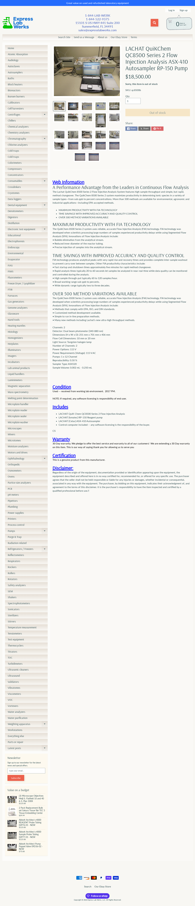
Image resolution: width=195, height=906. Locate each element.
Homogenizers (15, 338)
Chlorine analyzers (18, 144)
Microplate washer (18, 422)
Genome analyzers (17, 307)
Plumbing (13, 506)
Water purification (17, 718)
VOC (10, 699)
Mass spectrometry (18, 392)
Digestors (13, 217)
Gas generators (16, 301)
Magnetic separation (19, 386)
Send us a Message (84, 37)
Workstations (15, 730)
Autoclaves (14, 66)
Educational (14, 235)
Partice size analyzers (19, 482)
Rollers (11, 573)
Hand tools (14, 319)
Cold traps (13, 150)
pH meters (13, 494)
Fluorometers (15, 277)
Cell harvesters (16, 108)
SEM (10, 591)
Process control (16, 525)
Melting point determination (23, 398)
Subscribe (16, 778)
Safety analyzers (17, 585)
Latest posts (28, 748)
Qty (127, 96)
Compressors (15, 169)
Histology (13, 331)
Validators (13, 682)
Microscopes (14, 428)
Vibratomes (14, 687)
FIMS (10, 271)
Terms (134, 37)
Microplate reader (17, 410)
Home (11, 48)
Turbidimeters (15, 663)
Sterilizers (13, 615)
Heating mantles (16, 325)
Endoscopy (14, 247)
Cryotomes (13, 193)
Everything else (16, 736)
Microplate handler (18, 404)
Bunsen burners (16, 96)
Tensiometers (15, 633)
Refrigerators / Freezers (28, 549)
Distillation (14, 223)
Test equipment (16, 639)
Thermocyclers (15, 645)
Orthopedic (14, 464)
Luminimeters (15, 380)
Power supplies (16, 512)
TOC (10, 657)
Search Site (64, 37)
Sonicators (13, 609)
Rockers (12, 567)
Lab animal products (19, 368)
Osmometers (14, 470)
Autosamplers (15, 72)
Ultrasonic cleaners (18, 669)
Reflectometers (16, 555)
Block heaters (15, 84)
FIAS (10, 265)
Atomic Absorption (18, 54)
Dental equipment (28, 205)
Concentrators (15, 175)
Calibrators (14, 102)
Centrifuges (28, 115)
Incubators (14, 362)
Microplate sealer (17, 416)
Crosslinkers (14, 187)
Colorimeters (14, 162)
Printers (12, 518)
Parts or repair (15, 742)
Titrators (12, 651)
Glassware (13, 313)
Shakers (12, 597)
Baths (11, 78)
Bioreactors (14, 90)
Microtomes (14, 440)
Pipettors (13, 500)
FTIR (10, 289)
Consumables (28, 181)
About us (102, 37)
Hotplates (13, 343)
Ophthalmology (28, 459)
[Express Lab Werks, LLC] (17, 22)
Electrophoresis (16, 241)
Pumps (28, 531)
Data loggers (14, 199)
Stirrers (12, 621)
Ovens (11, 476)
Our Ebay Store (119, 37)
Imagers (12, 356)
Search (87, 886)
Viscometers (14, 694)
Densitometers (15, 211)
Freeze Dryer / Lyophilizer (21, 283)
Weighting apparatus (28, 724)
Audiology (13, 60)
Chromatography (28, 139)
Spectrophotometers (19, 603)
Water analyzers (16, 712)
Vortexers (13, 706)
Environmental (15, 253)
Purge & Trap (14, 537)
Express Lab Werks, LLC (96, 900)
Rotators (12, 579)
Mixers (11, 434)
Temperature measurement (22, 627)
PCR (10, 488)
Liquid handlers (16, 374)
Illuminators (14, 350)
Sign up (184, 10)
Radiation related (17, 543)
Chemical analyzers (18, 126)
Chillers (12, 120)
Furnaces (13, 295)
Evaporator (14, 259)
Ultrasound (14, 675)
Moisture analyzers (18, 446)
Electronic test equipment (28, 229)
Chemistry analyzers (18, 132)
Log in (171, 10)
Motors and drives (17, 452)
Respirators (14, 561)
